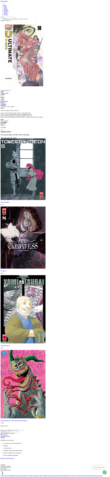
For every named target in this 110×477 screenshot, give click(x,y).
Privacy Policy (76, 475)
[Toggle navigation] (8, 1)
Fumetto (5, 9)
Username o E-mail (5, 430)
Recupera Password (5, 436)
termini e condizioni (42, 19)
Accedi (2, 437)
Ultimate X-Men (4, 93)
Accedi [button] (5, 13)
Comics (5, 8)
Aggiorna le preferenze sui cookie (94, 475)
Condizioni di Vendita (60, 475)
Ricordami (4, 434)
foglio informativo (32, 19)
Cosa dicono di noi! (5, 475)
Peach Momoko (4, 101)
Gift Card (6, 12)
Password (3, 431)
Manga (5, 6)
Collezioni (6, 10)
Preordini (6, 14)
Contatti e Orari (69, 475)
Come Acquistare (51, 475)
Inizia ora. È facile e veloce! (7, 458)
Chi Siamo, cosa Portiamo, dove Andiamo (37, 475)
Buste (5, 5)
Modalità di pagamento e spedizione (18, 475)
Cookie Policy (83, 475)
